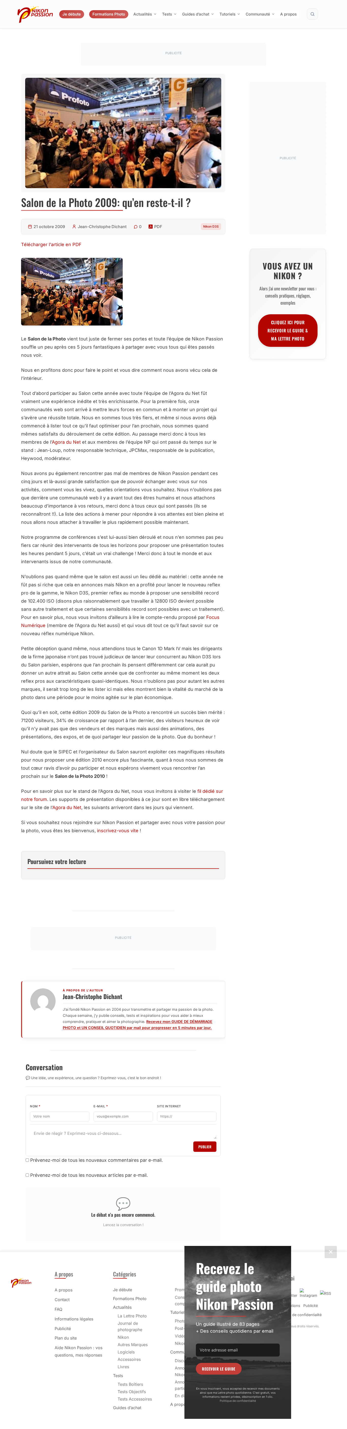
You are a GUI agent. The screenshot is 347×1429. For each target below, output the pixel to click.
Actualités (142, 14)
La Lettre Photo (132, 1315)
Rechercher (312, 14)
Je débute (71, 14)
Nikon (123, 1337)
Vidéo (180, 1335)
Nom (35, 1106)
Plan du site (66, 1338)
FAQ (58, 1309)
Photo (180, 1320)
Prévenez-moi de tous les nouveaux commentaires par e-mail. (96, 1160)
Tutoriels (227, 14)
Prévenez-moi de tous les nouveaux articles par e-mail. (89, 1175)
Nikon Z (182, 1343)
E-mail (100, 1106)
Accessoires (129, 1359)
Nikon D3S (211, 226)
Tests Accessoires (135, 1399)
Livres (123, 1366)
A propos (288, 14)
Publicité (63, 1328)
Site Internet (169, 1106)
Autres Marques (133, 1344)
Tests (167, 14)
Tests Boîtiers (130, 1384)
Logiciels (126, 1351)
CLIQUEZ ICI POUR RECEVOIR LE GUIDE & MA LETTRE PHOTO (287, 330)
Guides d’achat (195, 14)
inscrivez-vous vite (117, 830)
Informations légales (74, 1318)
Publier (205, 1146)
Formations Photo (108, 14)
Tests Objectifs (132, 1391)
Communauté (258, 14)
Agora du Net (66, 442)
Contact (62, 1299)
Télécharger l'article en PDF (51, 244)
